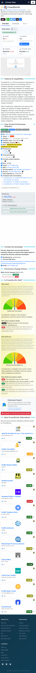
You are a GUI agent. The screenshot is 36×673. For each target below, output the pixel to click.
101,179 (10, 197)
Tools (28, 10)
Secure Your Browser (14, 409)
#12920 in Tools (7, 201)
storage (5, 151)
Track (15, 29)
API (2, 633)
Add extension (23, 636)
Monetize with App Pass (19, 208)
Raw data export (5, 638)
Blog (2, 652)
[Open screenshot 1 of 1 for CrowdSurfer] (16, 66)
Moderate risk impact (14, 144)
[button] (2, 2)
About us (3, 647)
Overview (5, 23)
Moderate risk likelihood (9, 147)
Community (26, 129)
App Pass (3, 623)
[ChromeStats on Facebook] (6, 664)
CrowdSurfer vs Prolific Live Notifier (15, 182)
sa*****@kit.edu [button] (12, 165)
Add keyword (22, 638)
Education (18, 129)
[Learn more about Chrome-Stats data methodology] (23, 171)
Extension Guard (5, 628)
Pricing (21, 623)
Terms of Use (5, 657)
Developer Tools (5, 131)
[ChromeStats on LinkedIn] (2, 664)
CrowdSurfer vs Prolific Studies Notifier (16, 184)
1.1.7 (10, 138)
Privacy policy (12, 167)
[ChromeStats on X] (10, 664)
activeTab (6, 153)
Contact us (4, 655)
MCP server (4, 636)
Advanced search (24, 625)
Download (15, 23)
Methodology (4, 650)
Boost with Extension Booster (18, 212)
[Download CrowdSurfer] (26, 40)
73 (9, 136)
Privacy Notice (5, 660)
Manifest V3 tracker (24, 630)
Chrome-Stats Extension (8, 625)
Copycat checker (24, 628)
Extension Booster (6, 630)
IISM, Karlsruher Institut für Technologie (14, 10)
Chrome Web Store (9, 32)
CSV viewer (22, 633)
